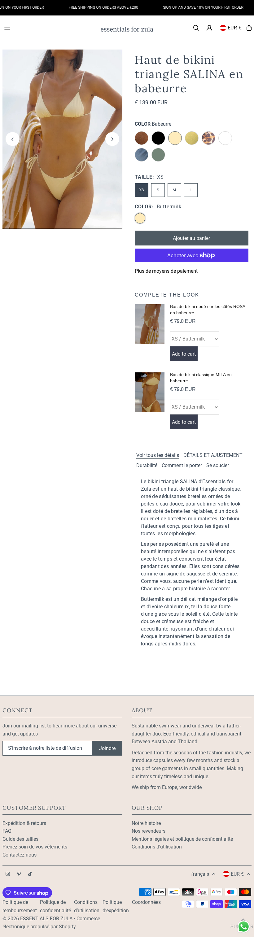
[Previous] (13, 139)
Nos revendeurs (148, 831)
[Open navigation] (49, 27)
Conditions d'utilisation (157, 847)
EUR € (235, 28)
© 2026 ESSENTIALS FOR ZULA (37, 919)
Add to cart (184, 354)
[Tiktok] (30, 874)
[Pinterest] (19, 874)
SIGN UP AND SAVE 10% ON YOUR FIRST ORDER (196, 7)
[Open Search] (196, 28)
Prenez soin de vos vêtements (34, 847)
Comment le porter (182, 465)
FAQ (6, 831)
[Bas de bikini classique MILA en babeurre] (149, 400)
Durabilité (146, 465)
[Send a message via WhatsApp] (243, 926)
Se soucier (217, 465)
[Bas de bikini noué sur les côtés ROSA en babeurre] (149, 332)
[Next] (112, 139)
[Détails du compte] (209, 28)
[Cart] (249, 28)
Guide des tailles (20, 839)
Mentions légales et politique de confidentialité (182, 839)
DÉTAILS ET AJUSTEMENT (213, 455)
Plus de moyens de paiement (166, 271)
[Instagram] (8, 874)
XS (141, 190)
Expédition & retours (24, 823)
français (200, 874)
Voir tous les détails (157, 455)
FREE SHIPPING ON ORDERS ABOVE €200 (96, 7)
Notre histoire (146, 823)
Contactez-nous (19, 855)
